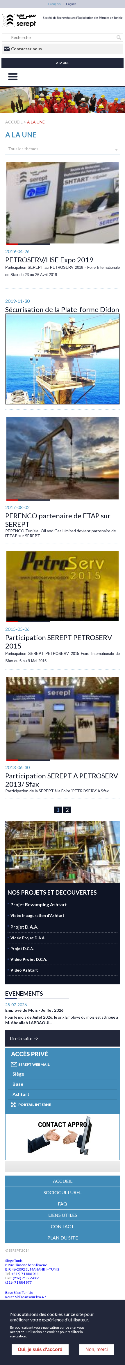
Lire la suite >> (24, 1038)
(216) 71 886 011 (25, 1273)
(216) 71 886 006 (26, 1278)
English (71, 4)
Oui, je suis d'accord (40, 1349)
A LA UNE (36, 121)
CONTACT (62, 1226)
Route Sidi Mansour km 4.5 (26, 1297)
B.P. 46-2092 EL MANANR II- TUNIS (32, 1269)
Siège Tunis (14, 1260)
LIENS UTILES (62, 1215)
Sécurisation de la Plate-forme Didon (62, 309)
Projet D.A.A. (24, 926)
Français (54, 4)
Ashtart (20, 1094)
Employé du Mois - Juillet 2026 (34, 1010)
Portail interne (34, 1104)
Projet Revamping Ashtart (38, 904)
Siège (18, 1073)
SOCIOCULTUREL (62, 1192)
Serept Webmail (34, 1064)
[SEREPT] (62, 26)
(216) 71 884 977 (18, 1282)
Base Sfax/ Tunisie (19, 1292)
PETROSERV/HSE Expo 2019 (49, 259)
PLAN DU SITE (62, 1237)
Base (17, 1084)
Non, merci (96, 1349)
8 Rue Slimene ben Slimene (26, 1265)
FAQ (62, 1203)
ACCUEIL (14, 121)
